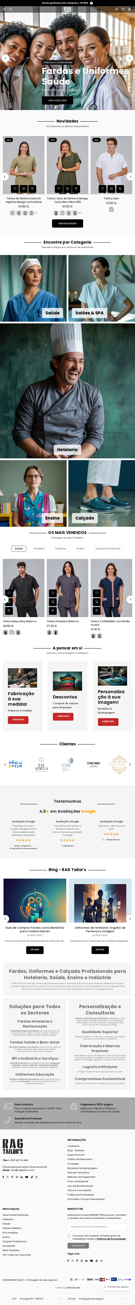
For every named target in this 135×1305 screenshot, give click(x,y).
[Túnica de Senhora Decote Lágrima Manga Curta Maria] (23, 165)
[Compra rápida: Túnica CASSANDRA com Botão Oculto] (97, 602)
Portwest (81, 1057)
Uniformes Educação (34, 1074)
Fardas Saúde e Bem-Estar (35, 1042)
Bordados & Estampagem (82, 1168)
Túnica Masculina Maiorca (19, 621)
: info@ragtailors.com (21, 1170)
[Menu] (4, 9)
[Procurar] (10, 9)
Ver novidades (68, 223)
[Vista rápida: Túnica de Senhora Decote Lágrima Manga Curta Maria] (32, 189)
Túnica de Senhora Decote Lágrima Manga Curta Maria (24, 200)
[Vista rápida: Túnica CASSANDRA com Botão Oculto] (97, 611)
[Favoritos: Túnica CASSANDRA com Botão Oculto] (97, 593)
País (14, 1298)
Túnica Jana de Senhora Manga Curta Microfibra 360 (67, 200)
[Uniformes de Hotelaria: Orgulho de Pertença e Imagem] (100, 901)
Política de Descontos (80, 1159)
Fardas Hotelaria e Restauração (35, 1024)
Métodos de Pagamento (82, 1177)
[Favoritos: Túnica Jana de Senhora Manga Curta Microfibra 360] (59, 189)
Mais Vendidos (11, 1250)
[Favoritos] (123, 9)
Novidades (9, 1246)
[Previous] (5, 58)
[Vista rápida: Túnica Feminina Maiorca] (53, 611)
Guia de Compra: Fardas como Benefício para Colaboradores (34, 929)
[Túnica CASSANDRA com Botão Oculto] (111, 588)
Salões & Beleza (12, 1228)
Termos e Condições (80, 1190)
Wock (109, 1055)
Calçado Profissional (107, 548)
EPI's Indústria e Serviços (35, 1058)
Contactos (73, 1146)
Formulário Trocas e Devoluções (86, 1199)
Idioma (72, 1298)
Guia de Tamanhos (78, 1172)
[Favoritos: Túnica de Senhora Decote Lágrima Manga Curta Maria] (15, 189)
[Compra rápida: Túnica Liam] (111, 189)
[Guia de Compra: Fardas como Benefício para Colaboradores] (35, 901)
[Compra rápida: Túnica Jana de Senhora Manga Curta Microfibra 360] (67, 189)
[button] (129, 9)
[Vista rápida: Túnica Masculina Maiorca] (9, 611)
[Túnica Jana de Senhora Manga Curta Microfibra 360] (67, 165)
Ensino (81, 548)
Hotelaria (39, 548)
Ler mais (35, 949)
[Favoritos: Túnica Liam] (103, 189)
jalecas (22, 1033)
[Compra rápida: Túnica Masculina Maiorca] (9, 602)
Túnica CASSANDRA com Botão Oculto (110, 623)
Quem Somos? (76, 1154)
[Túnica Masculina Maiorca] (23, 588)
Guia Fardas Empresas (15, 1215)
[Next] (129, 58)
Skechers (102, 1055)
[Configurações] (116, 9)
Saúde (19, 548)
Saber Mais (18, 719)
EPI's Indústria (10, 1232)
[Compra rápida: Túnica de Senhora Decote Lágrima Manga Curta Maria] (23, 189)
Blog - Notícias (76, 1150)
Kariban (122, 1055)
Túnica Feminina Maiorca (63, 621)
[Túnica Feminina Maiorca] (67, 588)
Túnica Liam (111, 198)
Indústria (60, 548)
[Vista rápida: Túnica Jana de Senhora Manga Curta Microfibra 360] (76, 189)
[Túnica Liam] (111, 165)
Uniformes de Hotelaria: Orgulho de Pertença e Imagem (100, 929)
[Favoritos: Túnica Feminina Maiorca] (53, 593)
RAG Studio (73, 1287)
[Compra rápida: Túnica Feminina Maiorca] (53, 602)
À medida (73, 1163)
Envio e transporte (78, 1181)
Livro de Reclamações (80, 1186)
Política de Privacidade (81, 1194)
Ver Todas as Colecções (17, 1254)
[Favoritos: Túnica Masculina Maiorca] (9, 593)
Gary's (115, 1055)
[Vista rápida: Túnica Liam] (120, 189)
